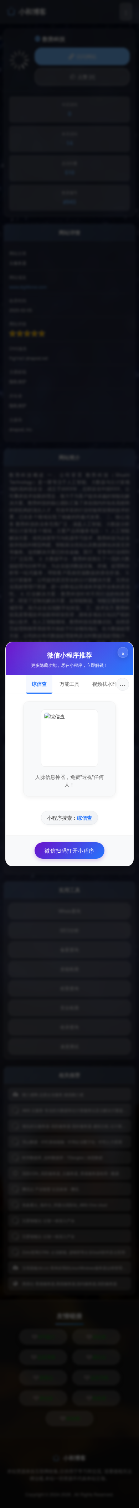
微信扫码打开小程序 (69, 850)
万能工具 (69, 683)
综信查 (39, 683)
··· (122, 684)
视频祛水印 (104, 683)
